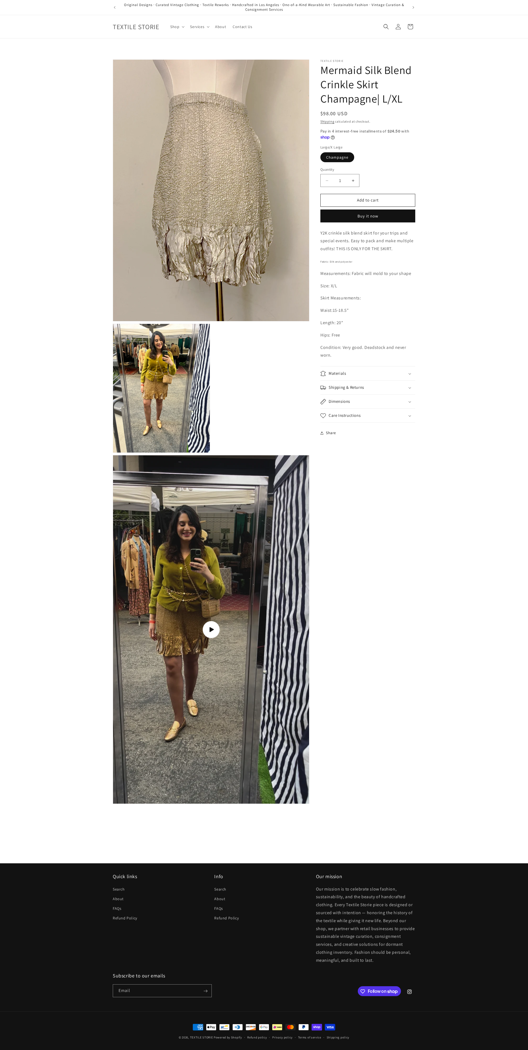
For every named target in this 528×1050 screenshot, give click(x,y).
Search (119, 888)
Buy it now (368, 216)
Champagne (337, 157)
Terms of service (309, 1037)
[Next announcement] (413, 7)
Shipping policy (338, 1037)
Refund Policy (125, 918)
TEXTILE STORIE (201, 1037)
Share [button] (331, 432)
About (118, 898)
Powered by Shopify (228, 1037)
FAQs (117, 908)
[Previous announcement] (115, 7)
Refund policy (257, 1037)
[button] (177, 26)
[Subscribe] (205, 991)
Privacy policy (282, 1037)
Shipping (327, 121)
